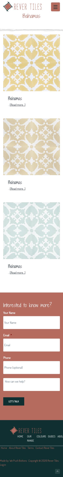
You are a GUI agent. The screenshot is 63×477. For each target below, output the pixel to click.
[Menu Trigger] (55, 6)
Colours (41, 436)
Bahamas (15, 98)
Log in (3, 464)
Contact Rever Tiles (45, 448)
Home (20, 436)
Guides (51, 436)
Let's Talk (14, 401)
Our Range (30, 438)
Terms (31, 448)
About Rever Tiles (17, 448)
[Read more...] (17, 105)
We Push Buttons (18, 460)
